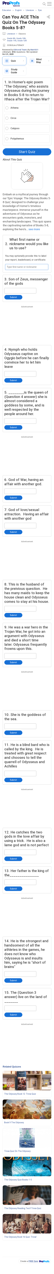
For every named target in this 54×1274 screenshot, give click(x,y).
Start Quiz (27, 152)
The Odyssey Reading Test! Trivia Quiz (22, 1208)
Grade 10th (21, 38)
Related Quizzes (12, 1066)
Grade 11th (11, 40)
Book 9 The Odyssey (14, 1122)
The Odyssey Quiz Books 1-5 (18, 1179)
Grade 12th (22, 40)
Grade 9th (11, 38)
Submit (13, 297)
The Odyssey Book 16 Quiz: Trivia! (20, 1237)
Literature (11, 34)
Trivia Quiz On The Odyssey (17, 1151)
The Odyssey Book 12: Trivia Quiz (20, 1094)
